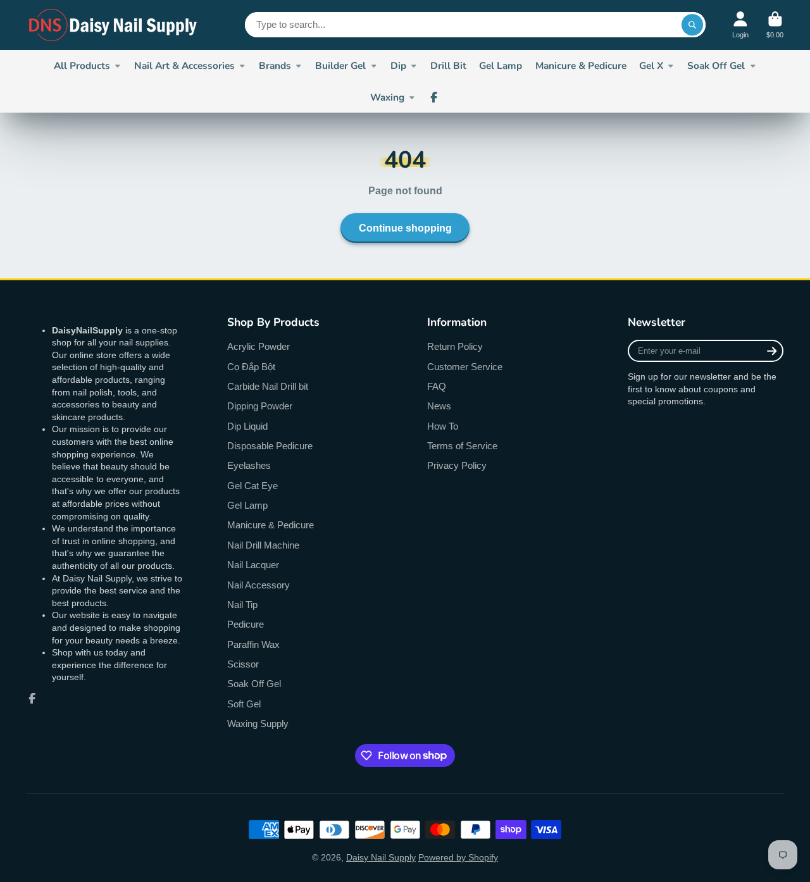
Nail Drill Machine (263, 545)
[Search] (692, 24)
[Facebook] (434, 97)
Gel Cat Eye (252, 485)
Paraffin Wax (253, 644)
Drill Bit (448, 65)
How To (442, 426)
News (439, 406)
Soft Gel (244, 704)
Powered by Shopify (458, 857)
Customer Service (464, 366)
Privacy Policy (457, 465)
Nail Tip (242, 604)
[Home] (114, 25)
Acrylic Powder (258, 346)
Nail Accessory (258, 585)
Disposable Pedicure (270, 445)
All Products (82, 65)
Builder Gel (340, 65)
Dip (398, 65)
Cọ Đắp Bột (251, 366)
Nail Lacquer (253, 564)
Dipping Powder (259, 406)
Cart (774, 25)
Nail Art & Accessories (184, 65)
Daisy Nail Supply (381, 857)
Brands (275, 65)
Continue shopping (405, 227)
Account (740, 25)
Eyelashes (249, 465)
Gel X (651, 65)
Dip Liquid (247, 426)
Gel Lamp (500, 65)
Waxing (387, 97)
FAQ (436, 386)
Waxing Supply (258, 723)
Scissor (243, 664)
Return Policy (455, 346)
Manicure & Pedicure (580, 65)
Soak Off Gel (716, 65)
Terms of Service (462, 445)
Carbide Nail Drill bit (267, 386)
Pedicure (245, 624)
